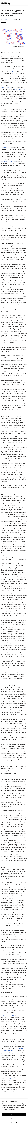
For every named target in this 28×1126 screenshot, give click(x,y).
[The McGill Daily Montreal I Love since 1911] (5, 3)
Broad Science (6, 19)
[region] (14, 1112)
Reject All (14, 1122)
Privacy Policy (10, 1111)
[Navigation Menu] (25, 3)
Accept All (14, 1114)
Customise (14, 1118)
